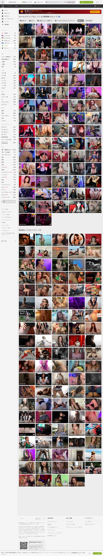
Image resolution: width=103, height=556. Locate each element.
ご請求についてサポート (7, 211)
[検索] (65, 2)
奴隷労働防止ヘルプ (51, 535)
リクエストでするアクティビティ (65, 20)
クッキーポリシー (51, 530)
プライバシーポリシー (6, 219)
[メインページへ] (12, 2)
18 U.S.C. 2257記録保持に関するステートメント (8, 234)
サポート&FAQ (5, 209)
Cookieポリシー (76, 552)
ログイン (98, 2)
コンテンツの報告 (5, 214)
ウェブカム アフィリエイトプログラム (74, 527)
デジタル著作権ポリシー (52, 527)
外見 (23, 20)
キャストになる (5, 225)
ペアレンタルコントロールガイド (54, 532)
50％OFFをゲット (95, 11)
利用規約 (3, 222)
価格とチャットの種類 (45, 20)
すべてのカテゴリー (9, 201)
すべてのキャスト (5, 230)
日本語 (39, 518)
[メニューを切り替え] (2, 2)
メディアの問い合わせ (6, 217)
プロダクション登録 (6, 227)
